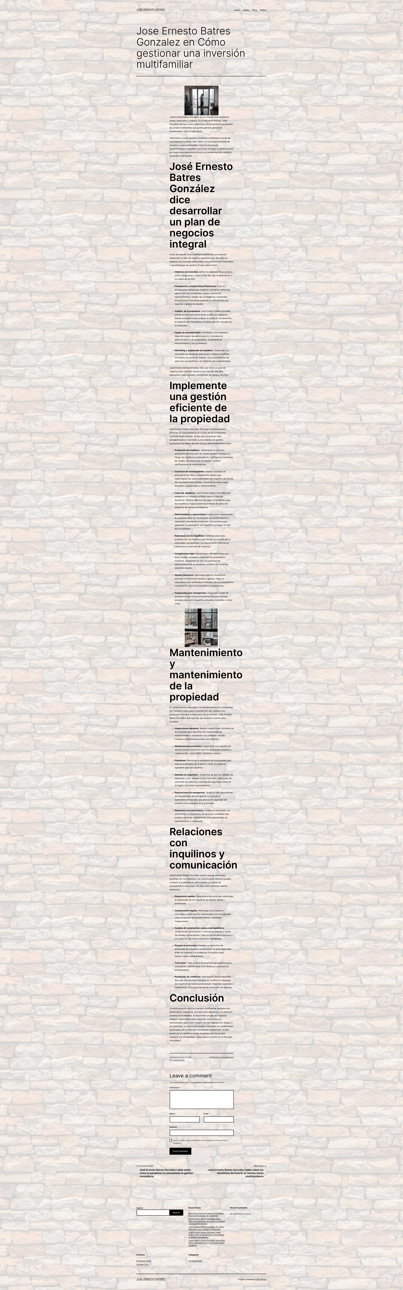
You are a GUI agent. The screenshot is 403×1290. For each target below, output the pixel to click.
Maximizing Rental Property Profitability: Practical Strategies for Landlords (206, 1214)
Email (206, 1114)
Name (172, 1114)
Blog (255, 10)
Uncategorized (228, 1057)
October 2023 (142, 1264)
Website (173, 1127)
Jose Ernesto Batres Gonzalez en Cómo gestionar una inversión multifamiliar (206, 1228)
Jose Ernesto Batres (150, 9)
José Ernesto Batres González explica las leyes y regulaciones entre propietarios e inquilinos (206, 1242)
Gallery (246, 10)
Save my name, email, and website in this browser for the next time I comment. (200, 1141)
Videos (263, 10)
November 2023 (143, 1261)
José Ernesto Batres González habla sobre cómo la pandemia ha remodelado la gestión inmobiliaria (206, 1234)
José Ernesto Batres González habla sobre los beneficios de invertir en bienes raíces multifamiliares (206, 1221)
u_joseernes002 (178, 1060)
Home (237, 10)
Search (139, 1208)
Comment (174, 1087)
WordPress (261, 1279)
